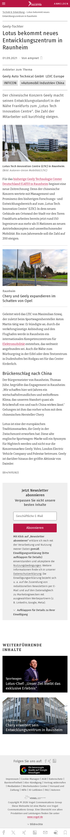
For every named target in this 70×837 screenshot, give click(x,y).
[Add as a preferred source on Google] (35, 770)
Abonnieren (35, 528)
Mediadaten (14, 786)
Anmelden (61, 3)
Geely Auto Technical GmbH (23, 76)
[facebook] (4, 832)
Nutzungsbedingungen (27, 565)
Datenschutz (56, 778)
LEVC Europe (55, 76)
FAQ (47, 789)
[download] (56, 832)
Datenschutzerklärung (27, 573)
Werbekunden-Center (35, 786)
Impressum (12, 778)
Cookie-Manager (30, 778)
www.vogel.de (35, 816)
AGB (44, 778)
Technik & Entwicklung (14, 12)
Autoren (55, 789)
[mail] (45, 832)
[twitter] (14, 832)
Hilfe (24, 789)
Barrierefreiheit (13, 782)
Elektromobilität (14, 344)
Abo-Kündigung (33, 782)
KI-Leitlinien (36, 789)
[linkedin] (35, 832)
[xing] (24, 832)
